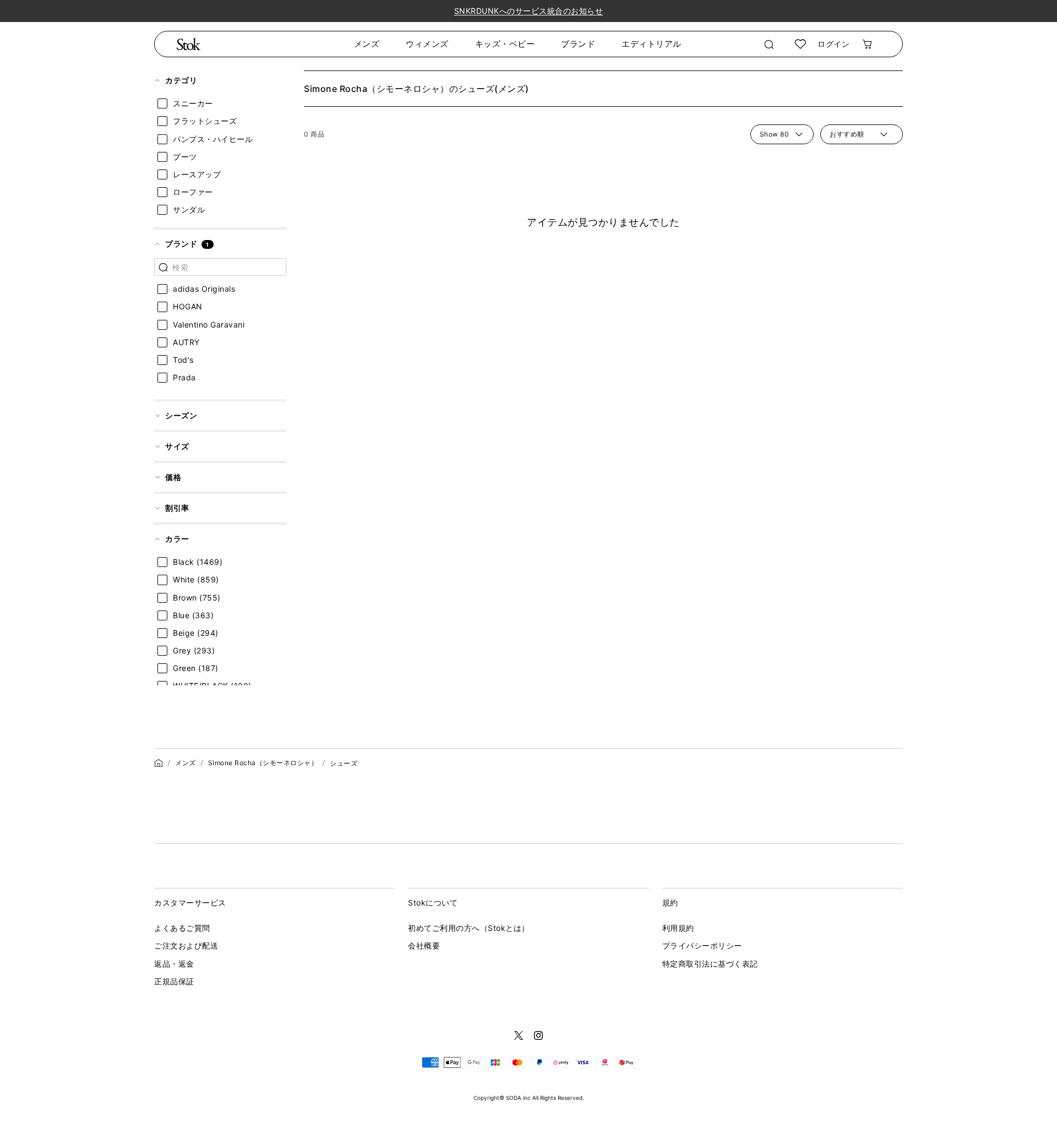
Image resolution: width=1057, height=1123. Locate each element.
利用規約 (678, 928)
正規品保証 (174, 981)
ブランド (578, 44)
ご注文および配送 (186, 945)
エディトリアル (652, 44)
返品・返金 (174, 963)
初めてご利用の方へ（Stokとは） (469, 928)
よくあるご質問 (182, 928)
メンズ (367, 44)
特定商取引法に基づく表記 (710, 963)
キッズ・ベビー (505, 44)
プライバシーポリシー (702, 945)
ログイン (833, 43)
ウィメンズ (427, 44)
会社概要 (424, 945)
